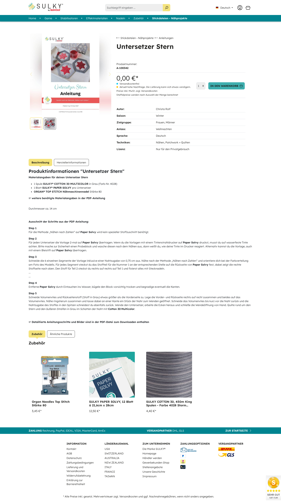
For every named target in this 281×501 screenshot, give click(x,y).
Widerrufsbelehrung (79, 475)
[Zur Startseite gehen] (46, 7)
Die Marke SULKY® (153, 448)
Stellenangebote (152, 467)
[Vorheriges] (31, 74)
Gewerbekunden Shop (155, 462)
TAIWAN (110, 476)
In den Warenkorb (224, 85)
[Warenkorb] (248, 8)
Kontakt (71, 448)
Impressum (149, 476)
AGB (69, 453)
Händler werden (152, 458)
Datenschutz (74, 458)
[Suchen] (166, 7)
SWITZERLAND (114, 453)
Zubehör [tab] (37, 334)
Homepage (149, 453)
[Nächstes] (109, 74)
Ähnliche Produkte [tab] (61, 334)
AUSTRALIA (112, 458)
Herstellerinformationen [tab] (71, 162)
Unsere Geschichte (153, 471)
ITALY (108, 467)
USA (107, 448)
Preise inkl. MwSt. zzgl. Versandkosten (136, 90)
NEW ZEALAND (114, 462)
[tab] (40, 162)
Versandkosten (128, 496)
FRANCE (110, 471)
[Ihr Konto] (239, 7)
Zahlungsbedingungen (80, 462)
